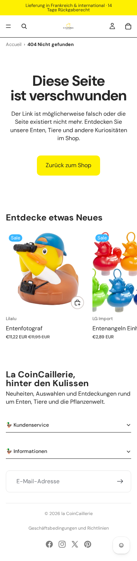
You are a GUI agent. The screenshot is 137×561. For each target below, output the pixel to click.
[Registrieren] (120, 481)
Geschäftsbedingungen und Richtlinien (68, 528)
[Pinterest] (87, 544)
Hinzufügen (83, 302)
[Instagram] (62, 544)
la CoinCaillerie (77, 513)
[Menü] (8, 26)
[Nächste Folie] (123, 289)
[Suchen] (24, 26)
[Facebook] (49, 544)
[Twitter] (75, 544)
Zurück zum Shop (68, 165)
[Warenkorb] (128, 26)
